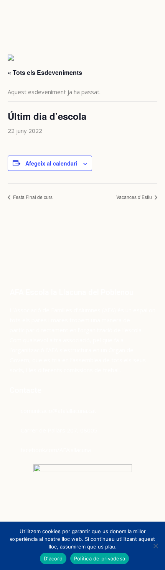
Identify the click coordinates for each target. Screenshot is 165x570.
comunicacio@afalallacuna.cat (58, 410)
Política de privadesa (99, 558)
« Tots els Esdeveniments (45, 72)
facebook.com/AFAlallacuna (56, 450)
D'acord (53, 558)
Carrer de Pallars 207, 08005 (59, 430)
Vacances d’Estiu (134, 197)
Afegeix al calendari (51, 163)
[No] (155, 546)
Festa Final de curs (32, 197)
